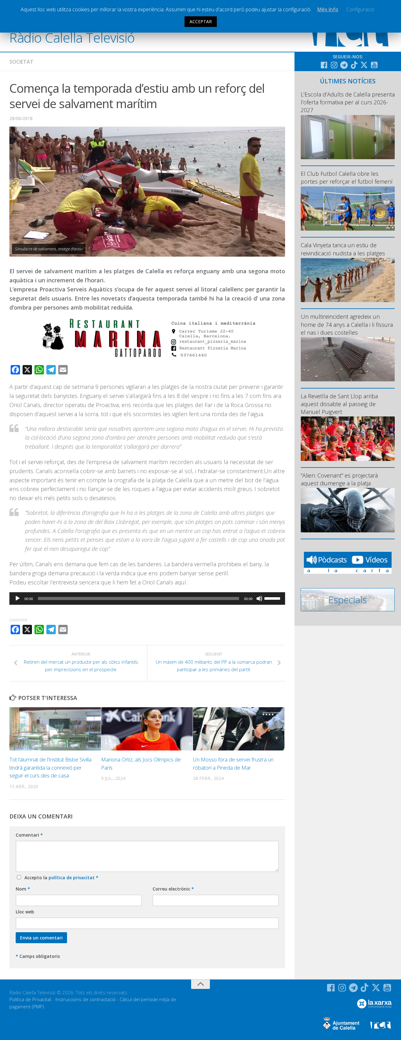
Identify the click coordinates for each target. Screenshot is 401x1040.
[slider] (273, 598)
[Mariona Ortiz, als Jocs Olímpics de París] (147, 728)
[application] (147, 598)
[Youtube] (374, 65)
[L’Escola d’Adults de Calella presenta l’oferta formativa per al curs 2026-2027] (348, 137)
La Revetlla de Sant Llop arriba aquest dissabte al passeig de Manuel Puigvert (339, 403)
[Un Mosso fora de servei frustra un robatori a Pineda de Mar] (238, 728)
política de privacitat (72, 878)
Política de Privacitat (30, 999)
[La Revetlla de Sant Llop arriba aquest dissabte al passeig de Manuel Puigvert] (348, 438)
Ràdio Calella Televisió (72, 37)
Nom (23, 889)
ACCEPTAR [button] (201, 21)
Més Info (327, 9)
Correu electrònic (173, 889)
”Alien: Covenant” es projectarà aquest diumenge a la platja (339, 479)
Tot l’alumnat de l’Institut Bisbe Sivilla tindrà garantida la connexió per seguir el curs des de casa (50, 767)
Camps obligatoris (38, 956)
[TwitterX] (364, 65)
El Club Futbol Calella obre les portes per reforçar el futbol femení (347, 177)
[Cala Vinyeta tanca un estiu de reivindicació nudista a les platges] (348, 280)
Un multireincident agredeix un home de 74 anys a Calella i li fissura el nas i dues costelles (347, 324)
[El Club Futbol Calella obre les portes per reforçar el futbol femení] (348, 208)
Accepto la (60, 878)
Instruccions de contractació (85, 999)
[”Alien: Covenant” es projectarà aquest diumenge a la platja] (348, 510)
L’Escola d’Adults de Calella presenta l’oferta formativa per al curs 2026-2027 (348, 102)
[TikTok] (354, 65)
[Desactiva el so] (259, 598)
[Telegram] (344, 65)
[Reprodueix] (17, 598)
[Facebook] (324, 65)
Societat (21, 61)
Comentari (29, 835)
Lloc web (25, 912)
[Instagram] (334, 65)
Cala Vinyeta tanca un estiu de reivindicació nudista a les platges (343, 249)
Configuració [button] (360, 9)
